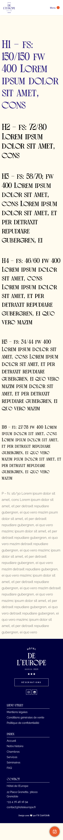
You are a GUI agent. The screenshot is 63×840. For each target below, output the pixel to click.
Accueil (11, 740)
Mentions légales (17, 712)
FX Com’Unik (43, 815)
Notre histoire (15, 746)
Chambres (13, 751)
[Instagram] (28, 692)
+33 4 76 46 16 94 (17, 801)
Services (12, 757)
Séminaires (13, 762)
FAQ (9, 768)
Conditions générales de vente (25, 717)
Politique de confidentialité (23, 722)
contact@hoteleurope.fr (21, 807)
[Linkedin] (34, 692)
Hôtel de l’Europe (17, 786)
